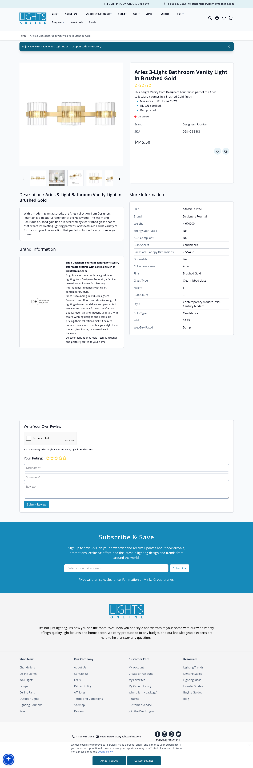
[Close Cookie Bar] (249, 745)
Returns (134, 699)
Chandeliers (27, 667)
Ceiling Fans (71, 13)
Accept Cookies (109, 760)
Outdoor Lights (29, 699)
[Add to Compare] (225, 151)
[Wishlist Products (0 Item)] (224, 18)
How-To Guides (193, 686)
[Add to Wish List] (217, 151)
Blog (186, 699)
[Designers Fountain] (40, 302)
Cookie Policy (105, 751)
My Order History (140, 686)
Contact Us (81, 674)
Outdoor (165, 13)
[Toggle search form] (210, 18)
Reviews (79, 711)
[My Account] (217, 18)
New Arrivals (76, 22)
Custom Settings (143, 760)
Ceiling (121, 13)
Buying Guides (192, 692)
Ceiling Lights (28, 674)
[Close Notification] (229, 46)
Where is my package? (143, 692)
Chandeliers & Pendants (98, 13)
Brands (92, 22)
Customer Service (140, 705)
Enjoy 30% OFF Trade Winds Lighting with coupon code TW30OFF (60, 46)
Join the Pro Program (142, 711)
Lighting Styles (192, 674)
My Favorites (137, 680)
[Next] (119, 179)
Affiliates (79, 692)
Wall (135, 13)
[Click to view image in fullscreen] (71, 114)
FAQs (77, 680)
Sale (179, 13)
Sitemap (79, 705)
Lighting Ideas (192, 680)
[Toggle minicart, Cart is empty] (231, 18)
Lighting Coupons (30, 705)
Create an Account (141, 674)
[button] (8, 759)
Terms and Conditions (88, 699)
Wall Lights (26, 680)
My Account (136, 667)
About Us (80, 667)
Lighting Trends (193, 667)
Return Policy (82, 686)
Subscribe (179, 568)
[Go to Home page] (33, 18)
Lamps (149, 13)
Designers (57, 22)
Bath (54, 13)
